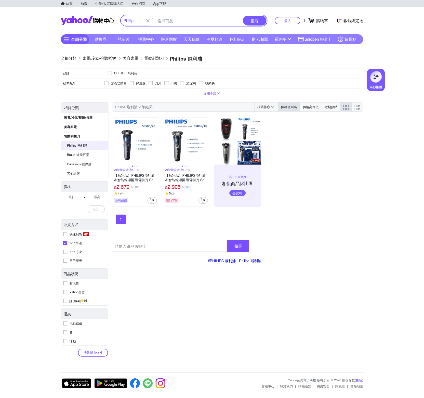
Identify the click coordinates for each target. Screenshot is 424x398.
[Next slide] (155, 141)
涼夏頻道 (214, 39)
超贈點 (350, 39)
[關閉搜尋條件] (148, 21)
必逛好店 (237, 39)
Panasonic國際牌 (79, 164)
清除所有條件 (93, 352)
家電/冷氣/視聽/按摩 (78, 117)
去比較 (237, 193)
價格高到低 (311, 106)
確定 (96, 209)
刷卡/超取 (260, 39)
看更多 (280, 39)
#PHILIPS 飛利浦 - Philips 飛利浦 (235, 260)
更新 (359, 380)
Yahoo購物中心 (87, 20)
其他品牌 (73, 173)
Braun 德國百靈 (78, 154)
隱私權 (340, 386)
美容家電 (70, 126)
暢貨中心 (146, 39)
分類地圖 (356, 386)
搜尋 (238, 245)
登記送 (123, 39)
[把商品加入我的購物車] (152, 200)
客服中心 (268, 386)
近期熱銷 (331, 106)
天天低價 (191, 39)
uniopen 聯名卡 (318, 39)
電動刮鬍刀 (72, 136)
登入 (287, 20)
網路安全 (323, 386)
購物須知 (304, 386)
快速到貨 (169, 39)
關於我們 (286, 386)
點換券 (100, 39)
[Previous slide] (115, 141)
